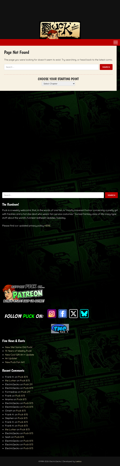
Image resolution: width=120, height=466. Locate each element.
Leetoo (79, 461)
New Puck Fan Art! (15, 362)
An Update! (11, 358)
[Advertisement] (60, 12)
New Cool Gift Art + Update (19, 354)
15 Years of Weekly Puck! (18, 350)
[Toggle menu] (115, 42)
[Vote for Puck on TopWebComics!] (60, 332)
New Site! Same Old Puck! (18, 347)
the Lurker (10, 380)
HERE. (47, 225)
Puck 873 (23, 376)
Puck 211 (28, 384)
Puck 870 (23, 414)
